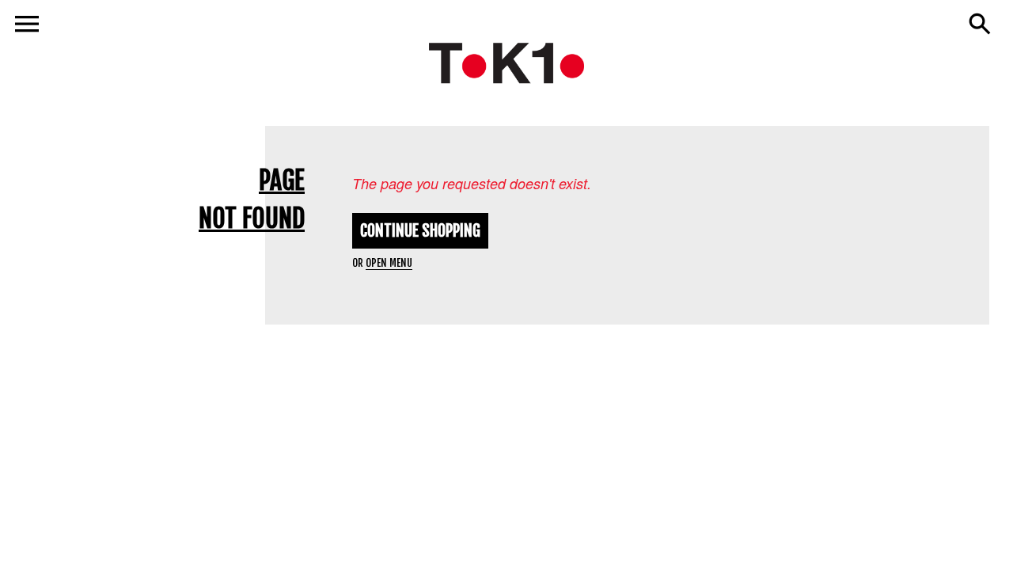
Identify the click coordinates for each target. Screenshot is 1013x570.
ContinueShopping (420, 231)
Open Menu (389, 262)
